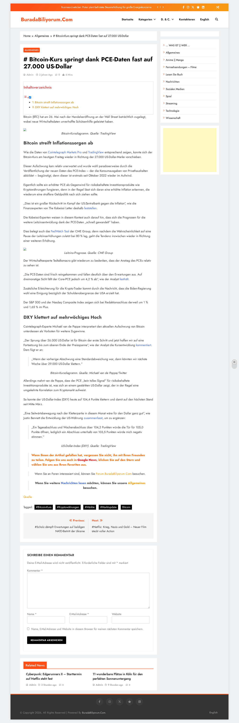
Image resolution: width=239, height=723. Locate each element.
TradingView (96, 152)
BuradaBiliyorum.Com (47, 19)
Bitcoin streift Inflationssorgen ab (54, 102)
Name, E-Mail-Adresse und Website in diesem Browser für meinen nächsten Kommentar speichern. (87, 629)
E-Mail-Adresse (79, 614)
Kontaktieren (187, 19)
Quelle (27, 497)
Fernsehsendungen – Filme (181, 67)
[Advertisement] (189, 150)
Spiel (168, 96)
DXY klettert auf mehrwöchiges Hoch (57, 107)
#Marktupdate (108, 507)
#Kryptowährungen (68, 507)
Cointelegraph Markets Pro (65, 152)
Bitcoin (126, 507)
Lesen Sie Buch (174, 74)
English (204, 19)
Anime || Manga (175, 60)
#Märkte (89, 507)
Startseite (127, 19)
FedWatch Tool (60, 231)
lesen (82, 483)
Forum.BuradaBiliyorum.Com (114, 474)
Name (32, 614)
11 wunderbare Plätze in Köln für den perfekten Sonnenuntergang (118, 676)
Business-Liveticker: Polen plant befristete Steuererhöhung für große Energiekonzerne (106, 7)
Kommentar (35, 571)
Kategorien (145, 19)
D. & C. (165, 19)
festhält (124, 279)
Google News (87, 460)
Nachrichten (69, 483)
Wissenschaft (173, 118)
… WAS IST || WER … (178, 45)
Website (116, 614)
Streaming (171, 103)
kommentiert (143, 345)
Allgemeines (31, 50)
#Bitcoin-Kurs (43, 507)
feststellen (90, 208)
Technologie (172, 111)
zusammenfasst (93, 418)
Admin (30, 74)
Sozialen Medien (175, 89)
